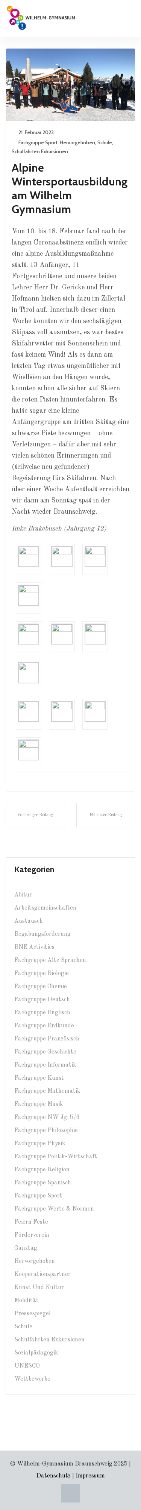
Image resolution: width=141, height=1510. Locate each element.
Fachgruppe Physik (39, 1144)
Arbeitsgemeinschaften (45, 908)
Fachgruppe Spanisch (42, 1183)
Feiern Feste (31, 1222)
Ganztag (25, 1248)
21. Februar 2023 (36, 132)
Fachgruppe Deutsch (42, 1000)
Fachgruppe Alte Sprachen (50, 960)
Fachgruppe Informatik (45, 1065)
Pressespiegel (32, 1314)
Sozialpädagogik (36, 1353)
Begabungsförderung (42, 934)
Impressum (90, 1476)
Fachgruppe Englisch (42, 1013)
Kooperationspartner (42, 1274)
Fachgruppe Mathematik (47, 1091)
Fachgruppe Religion (42, 1170)
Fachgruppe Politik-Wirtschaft (55, 1157)
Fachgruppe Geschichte (45, 1052)
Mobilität (26, 1301)
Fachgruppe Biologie (41, 974)
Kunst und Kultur (39, 1288)
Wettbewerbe (32, 1379)
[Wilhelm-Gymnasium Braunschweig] (41, 17)
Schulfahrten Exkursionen (40, 151)
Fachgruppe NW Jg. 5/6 (46, 1117)
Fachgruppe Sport (38, 142)
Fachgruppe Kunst (39, 1078)
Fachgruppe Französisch (46, 1039)
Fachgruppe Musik (38, 1104)
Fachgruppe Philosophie (46, 1131)
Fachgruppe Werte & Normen (54, 1209)
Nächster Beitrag (105, 815)
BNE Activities (34, 947)
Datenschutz (53, 1476)
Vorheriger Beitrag (35, 815)
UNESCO (27, 1366)
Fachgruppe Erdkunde (44, 1026)
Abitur (23, 895)
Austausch (28, 921)
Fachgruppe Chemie (40, 987)
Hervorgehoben (77, 142)
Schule (104, 142)
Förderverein (31, 1235)
